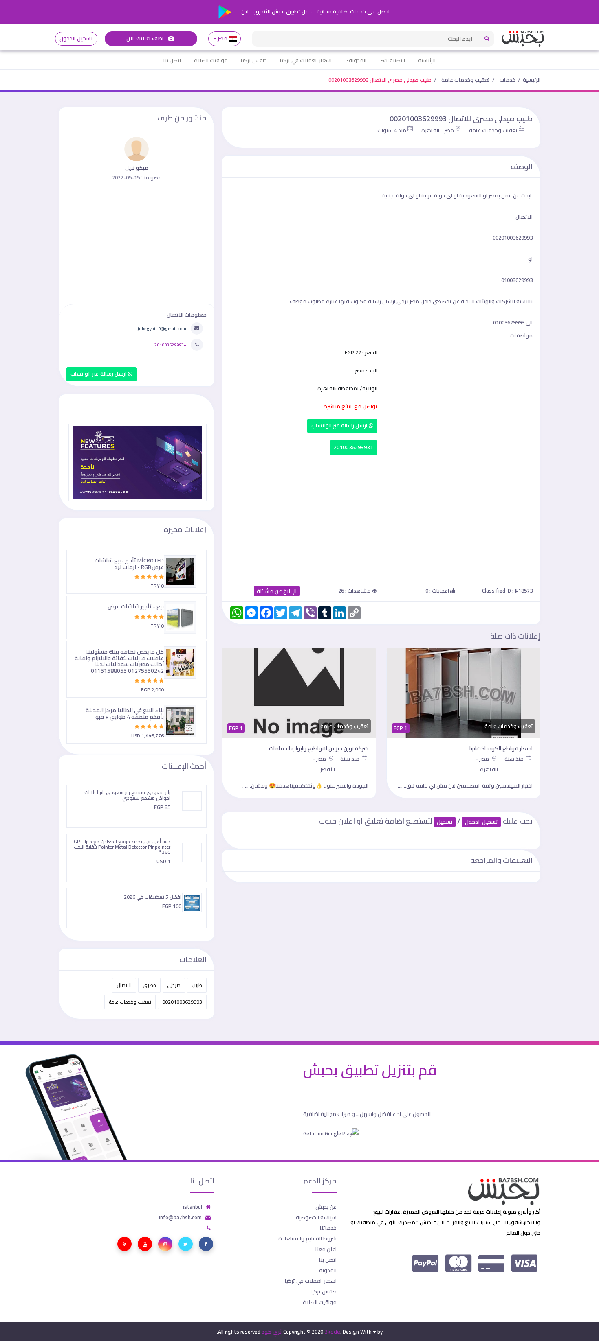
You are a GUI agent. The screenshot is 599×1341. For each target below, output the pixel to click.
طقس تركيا (254, 60)
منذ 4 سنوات (391, 130)
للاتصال (124, 985)
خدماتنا (328, 1228)
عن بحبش (326, 1207)
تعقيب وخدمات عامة (465, 80)
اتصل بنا (172, 60)
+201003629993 (353, 447)
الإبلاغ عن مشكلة (277, 591)
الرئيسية (427, 60)
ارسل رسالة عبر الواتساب (340, 425)
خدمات (507, 80)
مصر (222, 38)
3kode (332, 1331)
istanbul (192, 1207)
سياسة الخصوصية (316, 1217)
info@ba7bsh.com (180, 1217)
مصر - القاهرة (437, 130)
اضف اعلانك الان (145, 38)
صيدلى (174, 985)
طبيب (197, 985)
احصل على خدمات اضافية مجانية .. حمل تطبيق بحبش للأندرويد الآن (315, 11)
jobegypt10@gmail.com (162, 328)
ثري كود (272, 1331)
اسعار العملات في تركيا (306, 60)
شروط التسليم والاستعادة (307, 1238)
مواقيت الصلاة (211, 60)
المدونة (357, 60)
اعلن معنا (326, 1249)
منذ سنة (514, 758)
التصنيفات (394, 60)
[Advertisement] (381, 516)
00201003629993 (182, 1001)
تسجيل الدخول (75, 38)
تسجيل (445, 822)
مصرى (149, 985)
